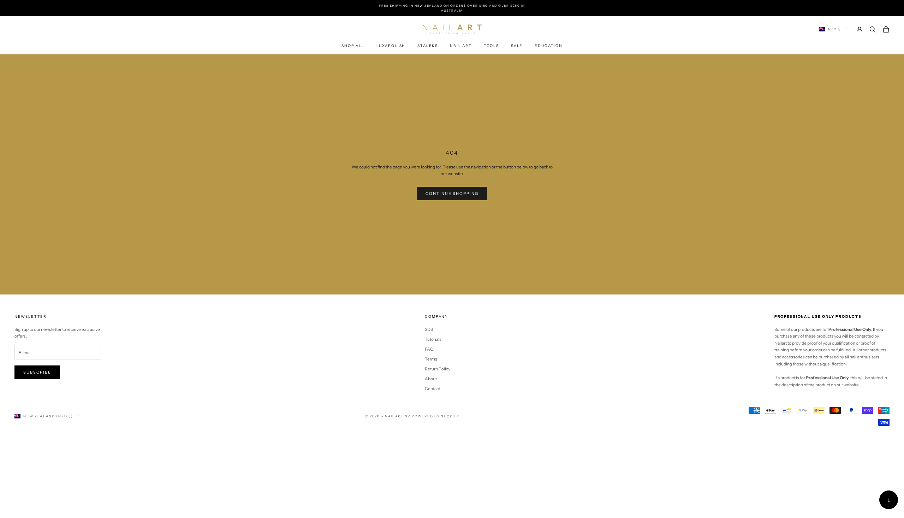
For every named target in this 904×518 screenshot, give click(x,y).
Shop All (352, 45)
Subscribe (37, 372)
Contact (432, 388)
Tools (491, 45)
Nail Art (461, 45)
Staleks (427, 45)
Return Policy (437, 368)
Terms (431, 359)
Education (549, 45)
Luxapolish (390, 45)
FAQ (429, 349)
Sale (517, 45)
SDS (429, 329)
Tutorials (433, 339)
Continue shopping (452, 193)
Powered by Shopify (435, 416)
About (431, 378)
